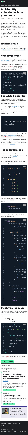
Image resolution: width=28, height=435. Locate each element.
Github (20, 423)
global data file (15, 106)
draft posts (12, 144)
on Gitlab (15, 156)
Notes (9, 5)
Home (2, 5)
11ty (4, 361)
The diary (3, 429)
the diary (7, 48)
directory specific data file (10, 135)
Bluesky (9, 423)
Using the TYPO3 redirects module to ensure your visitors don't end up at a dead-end (14, 376)
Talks (13, 5)
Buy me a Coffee (9, 425)
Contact (12, 429)
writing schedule (15, 24)
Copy (25, 72)
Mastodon (12, 416)
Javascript (10, 361)
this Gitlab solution (5, 60)
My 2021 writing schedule (12, 396)
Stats (8, 429)
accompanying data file (19, 49)
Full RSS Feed (23, 431)
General (6, 403)
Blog (6, 5)
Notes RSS (16, 431)
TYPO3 (13, 389)
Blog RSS (10, 431)
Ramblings (12, 403)
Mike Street (4, 431)
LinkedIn (15, 423)
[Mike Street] (2, 2)
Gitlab (2, 425)
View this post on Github (6, 365)
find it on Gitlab (6, 49)
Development (7, 389)
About (17, 5)
